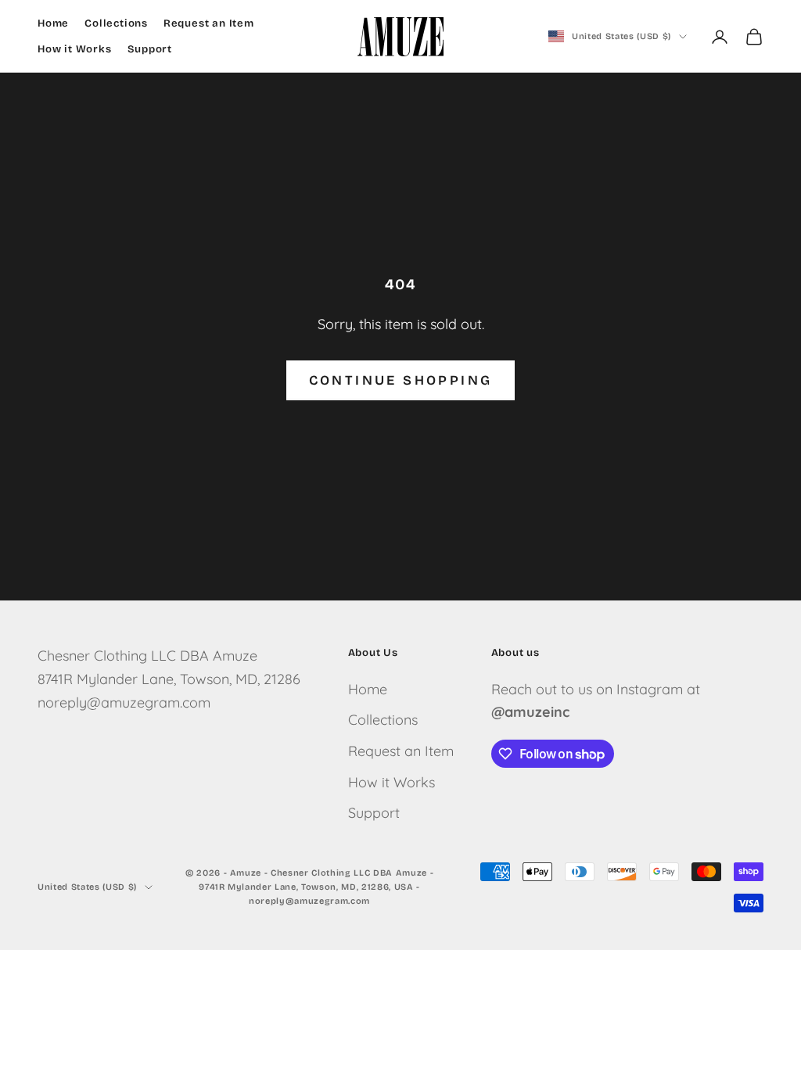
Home (53, 23)
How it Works (75, 49)
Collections (116, 23)
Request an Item (208, 23)
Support (150, 49)
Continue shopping (401, 380)
